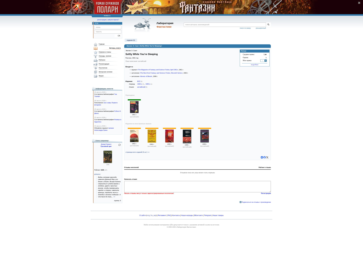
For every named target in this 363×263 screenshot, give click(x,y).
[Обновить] (119, 146)
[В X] (267, 157)
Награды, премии (105, 56)
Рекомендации (104, 64)
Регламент (162, 215)
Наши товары (218, 215)
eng (148, 215)
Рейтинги (102, 60)
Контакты (176, 215)
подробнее (254, 64)
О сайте (142, 215)
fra (152, 215)
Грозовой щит (106, 146)
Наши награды (187, 215)
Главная (102, 44)
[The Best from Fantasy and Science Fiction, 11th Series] (151, 142)
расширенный (261, 28)
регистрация (101, 20)
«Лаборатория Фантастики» (186, 227)
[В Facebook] (264, 157)
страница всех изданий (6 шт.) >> (137, 152)
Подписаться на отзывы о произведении (256, 202)
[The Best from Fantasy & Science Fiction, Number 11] (187, 143)
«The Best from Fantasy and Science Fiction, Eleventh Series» (161, 73)
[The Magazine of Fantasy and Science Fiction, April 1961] (134, 112)
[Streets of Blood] (204, 142)
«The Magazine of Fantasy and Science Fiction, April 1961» (157, 70)
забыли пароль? (113, 20)
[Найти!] (268, 25)
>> (114, 197)
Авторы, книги (115, 48)
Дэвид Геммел (106, 144)
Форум (101, 76)
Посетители (103, 68)
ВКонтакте (198, 215)
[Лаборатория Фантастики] (143, 25)
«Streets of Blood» (146, 76)
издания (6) (131, 40)
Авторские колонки (105, 72)
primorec (97, 174)
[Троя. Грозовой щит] (108, 162)
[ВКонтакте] (262, 157)
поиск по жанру (245, 28)
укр (154, 215)
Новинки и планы (105, 52)
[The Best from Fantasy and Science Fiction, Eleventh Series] (134, 141)
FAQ (169, 215)
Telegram (207, 215)
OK (117, 36)
